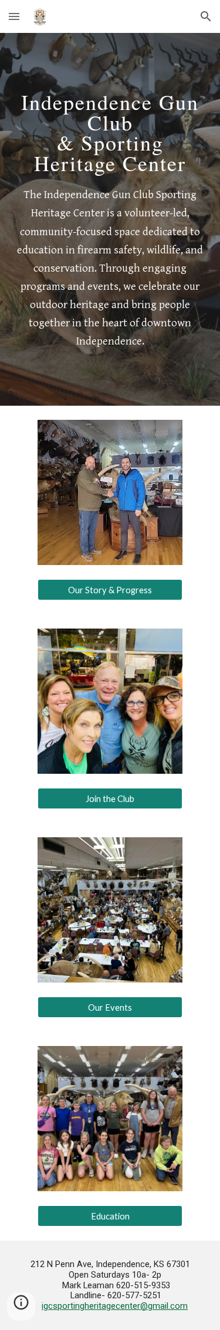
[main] (110, 129)
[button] (14, 16)
